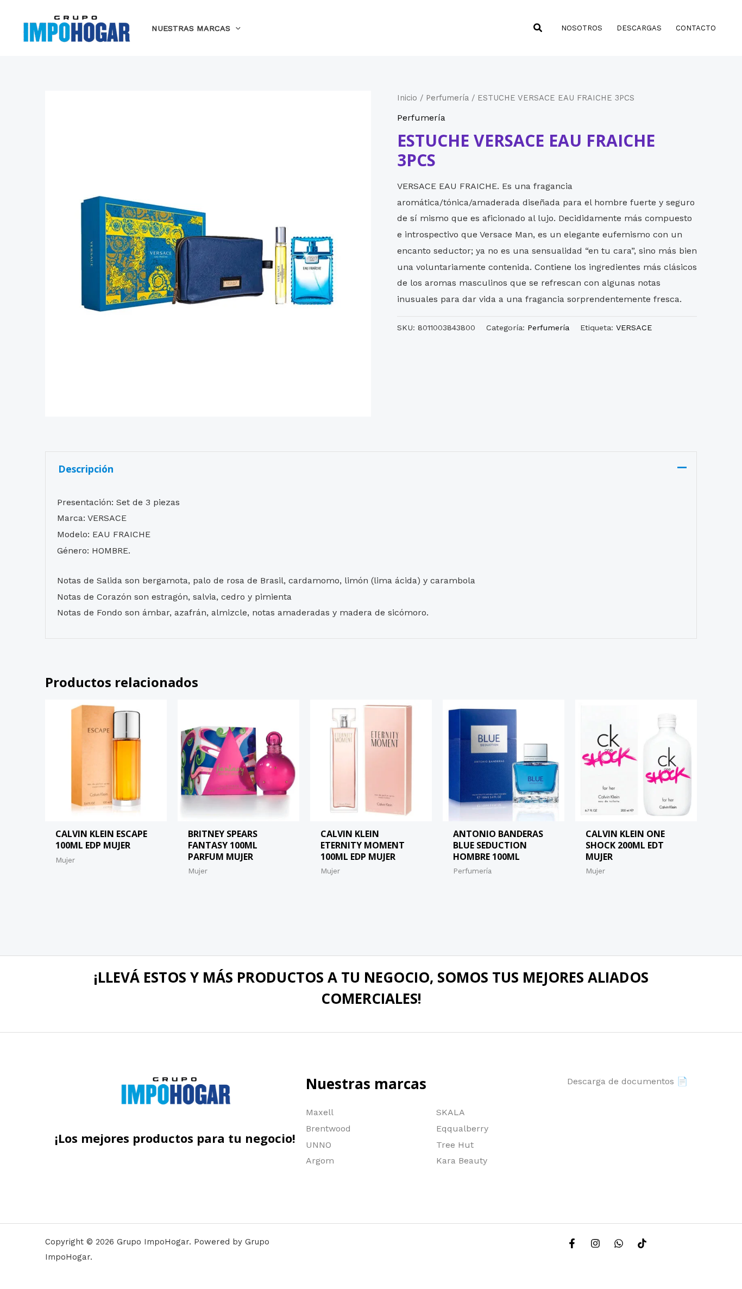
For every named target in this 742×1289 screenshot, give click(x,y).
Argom (320, 1160)
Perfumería (447, 98)
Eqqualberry (462, 1128)
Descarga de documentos (620, 1081)
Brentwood (328, 1128)
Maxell (320, 1112)
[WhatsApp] (619, 1243)
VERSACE (634, 327)
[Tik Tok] (642, 1243)
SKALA (450, 1112)
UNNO (318, 1145)
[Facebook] (572, 1243)
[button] (235, 28)
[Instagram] (595, 1243)
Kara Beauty (461, 1160)
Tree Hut (455, 1145)
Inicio (407, 98)
